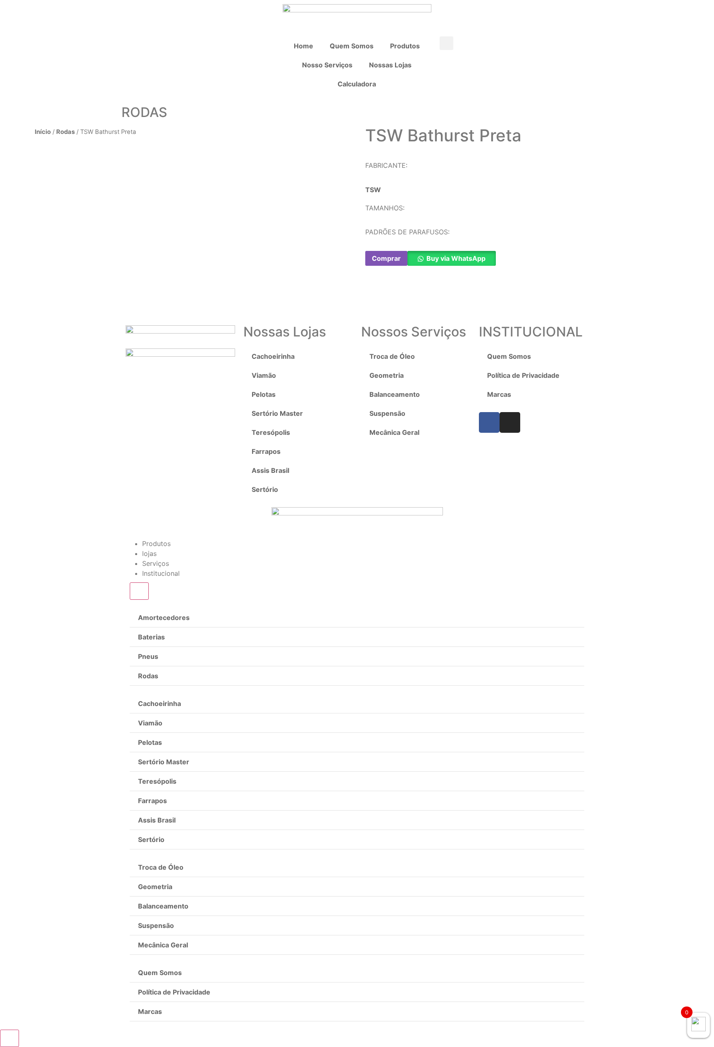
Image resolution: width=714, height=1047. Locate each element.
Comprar (386, 258)
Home (303, 46)
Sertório (265, 489)
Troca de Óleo (392, 356)
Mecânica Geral (394, 432)
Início (43, 132)
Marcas (499, 394)
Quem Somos (352, 46)
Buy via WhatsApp (456, 258)
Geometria (386, 375)
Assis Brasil (270, 470)
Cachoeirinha (273, 356)
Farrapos (266, 451)
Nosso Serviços (327, 65)
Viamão (264, 375)
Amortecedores (164, 617)
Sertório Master (277, 413)
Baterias (151, 637)
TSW (373, 190)
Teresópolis (271, 432)
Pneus (148, 656)
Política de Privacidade (523, 375)
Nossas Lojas (390, 65)
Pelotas (264, 394)
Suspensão (387, 413)
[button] (446, 43)
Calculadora (357, 84)
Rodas (65, 132)
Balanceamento (394, 394)
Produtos (405, 46)
